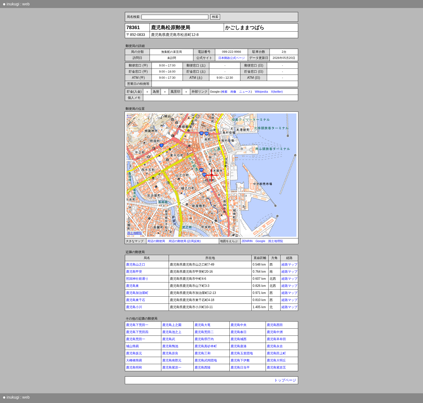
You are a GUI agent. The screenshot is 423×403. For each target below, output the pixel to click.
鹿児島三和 (203, 353)
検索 (224, 91)
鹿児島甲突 (134, 271)
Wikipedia (261, 91)
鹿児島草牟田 (276, 339)
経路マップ (289, 264)
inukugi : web (16, 4)
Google (260, 241)
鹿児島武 (168, 339)
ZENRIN (247, 241)
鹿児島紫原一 (171, 367)
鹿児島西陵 (203, 367)
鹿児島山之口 (135, 264)
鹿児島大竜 (203, 325)
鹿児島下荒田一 (137, 325)
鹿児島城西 (239, 339)
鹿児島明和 (134, 367)
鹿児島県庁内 (204, 339)
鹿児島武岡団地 (206, 360)
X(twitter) (277, 91)
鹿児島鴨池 (170, 346)
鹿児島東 (132, 286)
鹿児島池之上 (171, 332)
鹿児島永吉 (275, 346)
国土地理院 (275, 241)
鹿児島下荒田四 (137, 332)
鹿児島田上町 (276, 353)
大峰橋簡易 (134, 360)
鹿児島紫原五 (276, 367)
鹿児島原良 (170, 353)
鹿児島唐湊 (239, 346)
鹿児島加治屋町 (137, 293)
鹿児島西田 (275, 325)
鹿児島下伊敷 (240, 360)
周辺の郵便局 (156, 241)
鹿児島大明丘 (276, 360)
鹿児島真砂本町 (206, 346)
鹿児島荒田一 (135, 339)
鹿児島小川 (134, 307)
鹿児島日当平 (240, 367)
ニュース (245, 91)
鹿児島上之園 (171, 325)
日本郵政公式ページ (231, 58)
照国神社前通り (137, 278)
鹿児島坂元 (134, 353)
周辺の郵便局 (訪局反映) (185, 241)
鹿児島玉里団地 (242, 353)
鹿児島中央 (239, 325)
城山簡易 (132, 346)
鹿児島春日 (239, 332)
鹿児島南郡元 (171, 360)
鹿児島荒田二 (204, 332)
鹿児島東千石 (135, 300)
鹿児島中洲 (275, 332)
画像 (233, 91)
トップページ (285, 380)
